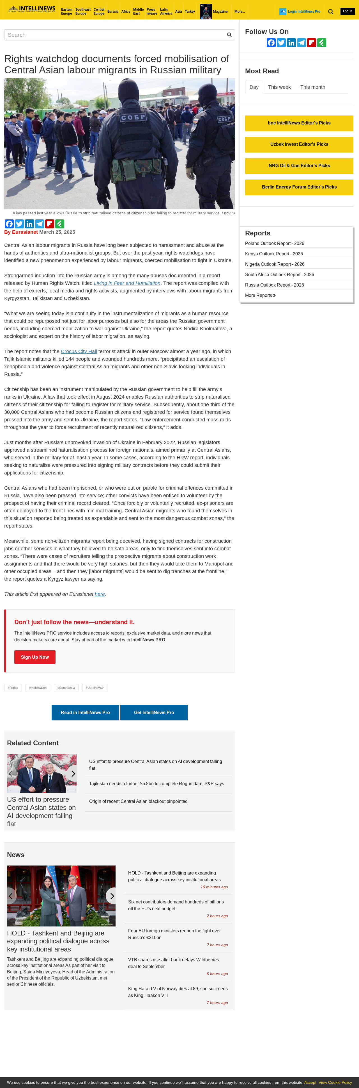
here (100, 594)
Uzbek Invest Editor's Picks (299, 144)
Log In (347, 11)
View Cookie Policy (335, 1082)
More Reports (259, 295)
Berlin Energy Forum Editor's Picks (299, 187)
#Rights (13, 687)
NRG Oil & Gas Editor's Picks (299, 165)
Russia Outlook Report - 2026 (274, 285)
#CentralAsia (66, 687)
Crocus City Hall (79, 351)
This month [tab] (312, 87)
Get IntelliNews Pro (154, 712)
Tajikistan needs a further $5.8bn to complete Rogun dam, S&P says (156, 783)
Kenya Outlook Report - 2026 (274, 253)
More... (239, 11)
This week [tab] (279, 87)
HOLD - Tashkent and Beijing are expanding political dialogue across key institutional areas (58, 941)
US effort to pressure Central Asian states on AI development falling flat (41, 811)
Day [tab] (254, 87)
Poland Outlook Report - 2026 (274, 243)
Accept (310, 1082)
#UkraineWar (95, 687)
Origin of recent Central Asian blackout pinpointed (138, 801)
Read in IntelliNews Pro (85, 712)
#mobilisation (38, 687)
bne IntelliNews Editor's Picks (299, 123)
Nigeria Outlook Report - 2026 (275, 264)
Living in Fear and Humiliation (127, 283)
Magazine (219, 11)
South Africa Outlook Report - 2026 (279, 274)
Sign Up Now (35, 657)
